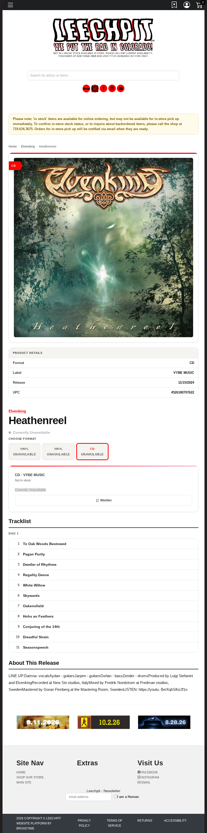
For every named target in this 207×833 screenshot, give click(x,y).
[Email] (120, 88)
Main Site (23, 782)
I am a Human (128, 797)
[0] (199, 6)
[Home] (104, 37)
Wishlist (106, 500)
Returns (144, 820)
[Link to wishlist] (174, 6)
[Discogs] (86, 88)
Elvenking (28, 146)
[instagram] (112, 88)
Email (145, 782)
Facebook (149, 772)
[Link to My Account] (187, 6)
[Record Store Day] (95, 88)
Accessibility (175, 820)
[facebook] (103, 88)
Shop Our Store (30, 777)
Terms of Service (114, 823)
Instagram (150, 777)
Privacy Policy (84, 823)
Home (13, 146)
